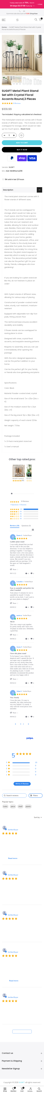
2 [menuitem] (23, 724)
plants (28, 806)
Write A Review (22, 784)
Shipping (17, 114)
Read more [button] (12, 858)
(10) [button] (21, 509)
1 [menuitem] (20, 724)
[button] (14, 569)
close (40, 4)
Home (4, 27)
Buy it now (22, 149)
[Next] (38, 55)
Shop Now (34, 14)
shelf (20, 806)
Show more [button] (7, 812)
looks (5, 806)
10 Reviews (17, 103)
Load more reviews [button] (22, 1031)
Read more (25, 129)
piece (13, 806)
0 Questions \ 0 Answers (18, 505)
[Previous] (5, 55)
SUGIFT (12, 167)
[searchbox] (14, 795)
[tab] (14, 526)
